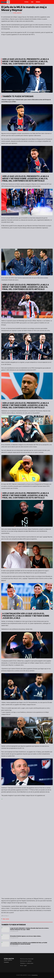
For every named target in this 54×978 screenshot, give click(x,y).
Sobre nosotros (8, 960)
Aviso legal (23, 965)
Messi (4, 918)
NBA (32, 2)
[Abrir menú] (2, 2)
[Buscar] (5, 2)
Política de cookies (25, 961)
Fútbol (26, 2)
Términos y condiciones (26, 963)
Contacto (6, 962)
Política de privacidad (26, 958)
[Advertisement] (27, 46)
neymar (7, 918)
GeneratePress (35, 975)
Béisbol (38, 2)
